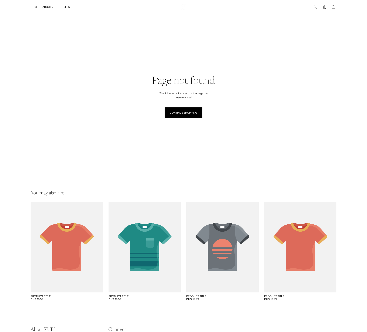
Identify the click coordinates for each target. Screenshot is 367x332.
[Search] (315, 7)
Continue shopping (183, 112)
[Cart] (333, 7)
